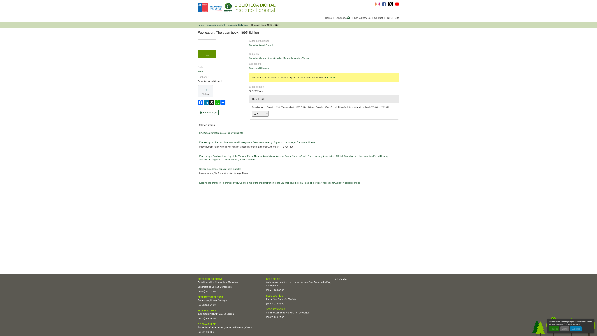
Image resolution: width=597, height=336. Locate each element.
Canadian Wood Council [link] (261, 45)
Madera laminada (292, 58)
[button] (223, 7)
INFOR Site (392, 18)
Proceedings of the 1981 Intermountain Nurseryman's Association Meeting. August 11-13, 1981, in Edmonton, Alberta (257, 142)
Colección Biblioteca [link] (238, 24)
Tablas (305, 58)
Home (328, 18)
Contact (378, 18)
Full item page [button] (209, 112)
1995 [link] (200, 71)
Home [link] (201, 24)
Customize (576, 328)
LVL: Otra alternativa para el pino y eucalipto (221, 132)
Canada (253, 58)
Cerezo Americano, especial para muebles (220, 168)
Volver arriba (341, 278)
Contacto (331, 77)
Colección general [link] (216, 24)
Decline (565, 328)
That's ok (554, 328)
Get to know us (362, 18)
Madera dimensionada (270, 58)
